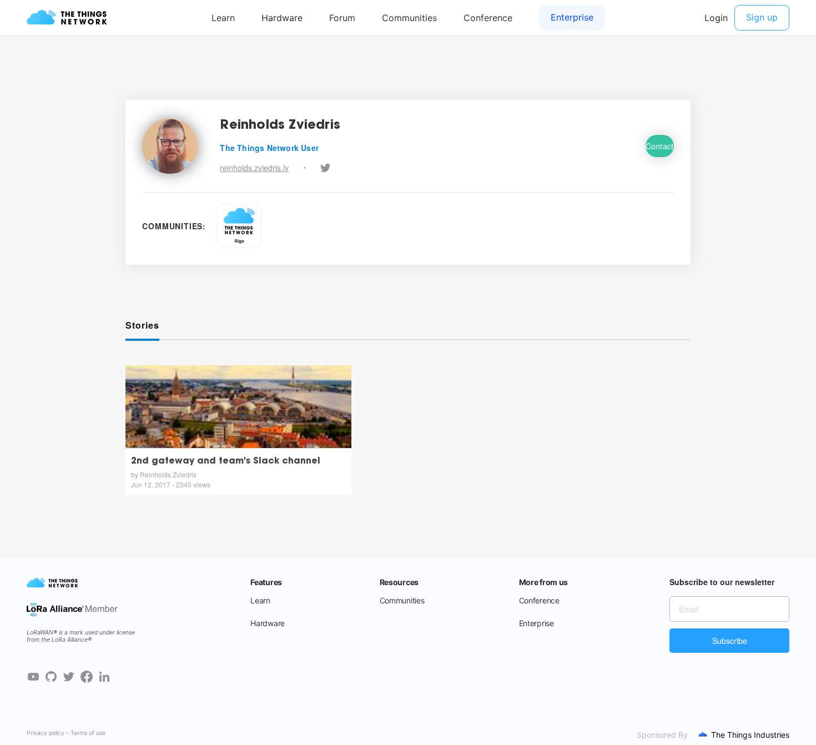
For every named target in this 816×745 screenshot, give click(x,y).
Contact (660, 146)
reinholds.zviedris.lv (254, 167)
